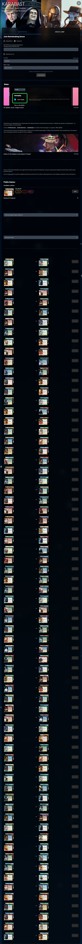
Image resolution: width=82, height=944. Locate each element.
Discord (10, 174)
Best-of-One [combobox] (8, 67)
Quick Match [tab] (22, 32)
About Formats (75, 58)
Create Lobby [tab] (59, 32)
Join (75, 191)
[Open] (77, 215)
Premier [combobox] (7, 61)
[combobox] (39, 215)
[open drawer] (79, 3)
